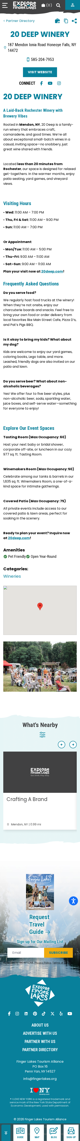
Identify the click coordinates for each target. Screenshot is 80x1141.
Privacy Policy (42, 962)
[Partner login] (72, 5)
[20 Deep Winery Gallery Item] (40, 666)
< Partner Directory (19, 20)
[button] (40, 606)
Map (37, 1137)
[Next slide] (73, 744)
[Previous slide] (61, 744)
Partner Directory (40, 1049)
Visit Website (40, 72)
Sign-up (71, 1137)
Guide (20, 1137)
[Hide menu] (5, 1133)
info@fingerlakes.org (40, 1078)
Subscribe (58, 952)
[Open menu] (5, 5)
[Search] (58, 5)
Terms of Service (62, 962)
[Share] (74, 20)
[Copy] (66, 20)
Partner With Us (40, 1041)
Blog (54, 1137)
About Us (40, 1025)
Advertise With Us (40, 1033)
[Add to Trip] (57, 21)
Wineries (12, 576)
